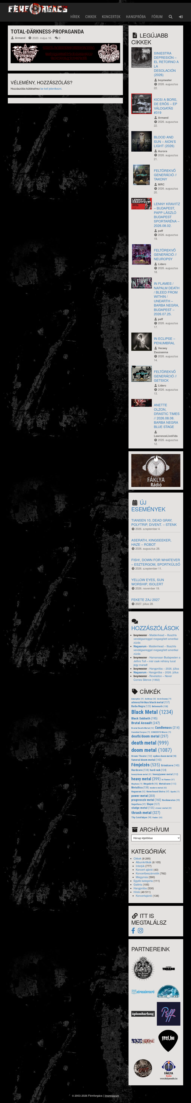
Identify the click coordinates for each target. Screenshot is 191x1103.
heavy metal (146, 779)
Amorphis (137, 699)
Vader (157, 817)
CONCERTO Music (161, 732)
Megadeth (150, 784)
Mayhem (137, 784)
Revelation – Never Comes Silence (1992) (153, 678)
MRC (161, 184)
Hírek (75, 17)
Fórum (157, 17)
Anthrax (150, 699)
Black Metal (152, 712)
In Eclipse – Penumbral (164, 340)
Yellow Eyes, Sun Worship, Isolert (147, 581)
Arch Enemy (164, 699)
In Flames (168, 779)
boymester (165, 80)
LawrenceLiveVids (166, 436)
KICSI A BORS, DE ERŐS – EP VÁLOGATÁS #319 (165, 106)
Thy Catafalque (141, 817)
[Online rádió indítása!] (155, 470)
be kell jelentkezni (50, 88)
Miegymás (142, 877)
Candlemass (167, 728)
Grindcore (170, 765)
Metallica (140, 787)
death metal (150, 743)
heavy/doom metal (141, 774)
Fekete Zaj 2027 (145, 599)
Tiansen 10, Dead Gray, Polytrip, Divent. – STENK (154, 522)
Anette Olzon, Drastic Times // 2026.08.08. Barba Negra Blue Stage (167, 415)
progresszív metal (146, 800)
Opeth (175, 792)
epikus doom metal (164, 756)
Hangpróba (136, 17)
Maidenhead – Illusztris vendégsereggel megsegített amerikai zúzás (156, 638)
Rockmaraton (171, 800)
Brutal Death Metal (142, 728)
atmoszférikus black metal (150, 702)
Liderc (162, 264)
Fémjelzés (145, 764)
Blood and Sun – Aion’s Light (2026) (165, 141)
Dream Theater (141, 756)
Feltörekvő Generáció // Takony (165, 175)
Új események (148, 505)
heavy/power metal (165, 774)
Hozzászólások (155, 628)
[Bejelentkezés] (181, 17)
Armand (20, 38)
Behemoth (160, 706)
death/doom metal (149, 736)
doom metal (151, 750)
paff (160, 231)
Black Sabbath (144, 718)
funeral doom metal (146, 759)
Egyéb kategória (143, 881)
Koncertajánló (144, 895)
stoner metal (163, 808)
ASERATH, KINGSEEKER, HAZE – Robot (151, 542)
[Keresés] (170, 17)
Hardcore (140, 770)
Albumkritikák (143, 862)
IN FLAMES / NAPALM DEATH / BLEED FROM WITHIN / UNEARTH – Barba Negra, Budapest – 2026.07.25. (166, 298)
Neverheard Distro (157, 791)
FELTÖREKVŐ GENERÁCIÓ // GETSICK (165, 376)
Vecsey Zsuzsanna (161, 350)
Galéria (138, 884)
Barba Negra (141, 706)
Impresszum (112, 1095)
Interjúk (140, 866)
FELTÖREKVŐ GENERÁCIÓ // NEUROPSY (165, 254)
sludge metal (142, 807)
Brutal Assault (145, 723)
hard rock (158, 770)
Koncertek (111, 17)
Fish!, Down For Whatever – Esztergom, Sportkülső (155, 561)
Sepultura (138, 804)
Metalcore (167, 783)
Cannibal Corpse (140, 732)
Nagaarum (140, 646)
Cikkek (90, 17)
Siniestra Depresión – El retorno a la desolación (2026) (166, 64)
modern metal (158, 788)
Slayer (153, 804)
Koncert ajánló (144, 869)
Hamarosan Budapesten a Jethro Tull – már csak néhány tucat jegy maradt (157, 661)
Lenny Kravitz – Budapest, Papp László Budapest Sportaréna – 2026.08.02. (167, 214)
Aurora (162, 151)
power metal (143, 796)
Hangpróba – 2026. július (164, 668)
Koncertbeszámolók (147, 873)
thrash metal (145, 812)
